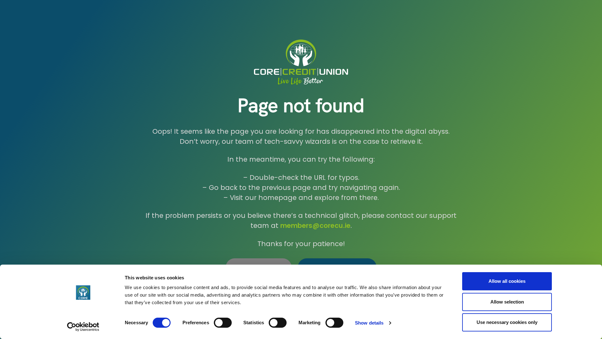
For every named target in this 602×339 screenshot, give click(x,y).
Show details (369, 323)
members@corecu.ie (315, 225)
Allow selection (507, 301)
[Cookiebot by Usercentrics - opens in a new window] (83, 326)
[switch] (223, 323)
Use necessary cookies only (507, 322)
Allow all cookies (506, 281)
